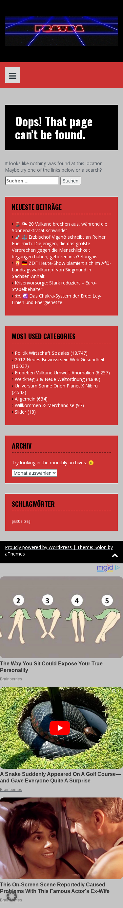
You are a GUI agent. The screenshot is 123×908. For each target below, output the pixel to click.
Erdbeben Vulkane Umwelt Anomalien (54, 372)
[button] (12, 896)
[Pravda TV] (61, 30)
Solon (100, 547)
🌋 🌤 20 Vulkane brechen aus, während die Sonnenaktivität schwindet (59, 227)
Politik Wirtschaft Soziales (42, 353)
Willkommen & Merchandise (44, 405)
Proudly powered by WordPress (38, 547)
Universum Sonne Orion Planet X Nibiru (56, 386)
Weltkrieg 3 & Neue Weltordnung (50, 379)
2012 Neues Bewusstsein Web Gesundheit (60, 359)
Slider (20, 412)
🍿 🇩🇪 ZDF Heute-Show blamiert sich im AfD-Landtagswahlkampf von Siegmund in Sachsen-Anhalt (61, 269)
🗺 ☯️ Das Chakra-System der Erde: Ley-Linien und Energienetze (57, 299)
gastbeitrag (21, 521)
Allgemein (25, 399)
